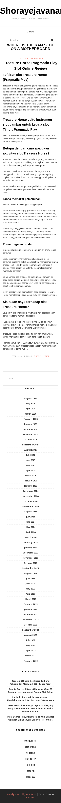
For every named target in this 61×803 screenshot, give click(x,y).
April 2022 (30, 650)
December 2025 (30, 429)
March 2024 (30, 537)
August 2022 (30, 635)
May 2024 (30, 527)
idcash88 (30, 776)
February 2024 (31, 542)
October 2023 (30, 563)
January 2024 (30, 547)
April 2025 (30, 470)
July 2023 (30, 578)
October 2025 (30, 439)
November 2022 (30, 619)
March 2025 (30, 475)
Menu (31, 31)
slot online (30, 746)
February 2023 (31, 604)
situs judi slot (30, 740)
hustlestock (30, 797)
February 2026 (31, 419)
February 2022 (31, 661)
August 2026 (30, 398)
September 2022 (30, 630)
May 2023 (30, 588)
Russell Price (42, 356)
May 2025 (30, 465)
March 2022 (30, 655)
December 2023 (30, 552)
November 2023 (30, 557)
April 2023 (30, 593)
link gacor (30, 758)
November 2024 (30, 496)
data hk (30, 770)
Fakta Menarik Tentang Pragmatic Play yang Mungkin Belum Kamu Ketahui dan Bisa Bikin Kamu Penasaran (31, 708)
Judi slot (30, 764)
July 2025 (30, 455)
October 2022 (30, 624)
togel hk (30, 752)
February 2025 (31, 480)
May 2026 (30, 403)
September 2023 (30, 568)
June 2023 (30, 583)
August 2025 (30, 449)
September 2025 (30, 444)
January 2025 (30, 485)
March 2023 (30, 599)
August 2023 (30, 573)
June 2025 (30, 460)
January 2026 (30, 424)
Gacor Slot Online (30, 58)
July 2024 (30, 516)
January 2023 (30, 609)
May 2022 (30, 645)
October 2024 (30, 501)
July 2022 (30, 640)
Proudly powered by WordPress (21, 794)
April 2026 (30, 408)
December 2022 (30, 614)
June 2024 (30, 521)
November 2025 (30, 434)
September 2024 (30, 506)
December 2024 (30, 491)
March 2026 (30, 413)
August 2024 (30, 511)
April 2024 (30, 532)
